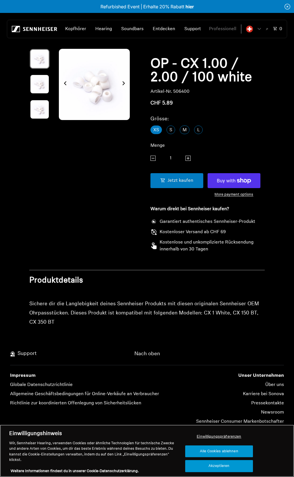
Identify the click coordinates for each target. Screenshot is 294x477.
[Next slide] (125, 84)
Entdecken (164, 29)
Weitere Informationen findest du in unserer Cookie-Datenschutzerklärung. (75, 471)
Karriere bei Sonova (263, 394)
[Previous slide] (63, 84)
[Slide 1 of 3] (39, 59)
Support (192, 29)
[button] (253, 29)
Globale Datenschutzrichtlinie (41, 385)
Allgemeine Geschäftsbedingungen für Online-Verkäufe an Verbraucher (84, 394)
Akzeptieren (218, 466)
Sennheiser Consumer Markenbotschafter (240, 421)
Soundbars (132, 29)
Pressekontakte (267, 403)
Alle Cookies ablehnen (219, 451)
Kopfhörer (75, 29)
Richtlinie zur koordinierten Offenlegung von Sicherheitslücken (75, 403)
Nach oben (147, 354)
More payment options (233, 194)
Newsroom (272, 412)
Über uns (274, 385)
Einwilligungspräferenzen (219, 437)
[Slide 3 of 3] (39, 109)
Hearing (103, 29)
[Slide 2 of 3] (39, 84)
